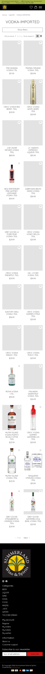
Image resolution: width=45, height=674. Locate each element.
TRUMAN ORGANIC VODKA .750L (33, 69)
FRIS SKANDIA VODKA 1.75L (12, 69)
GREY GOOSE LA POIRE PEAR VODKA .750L (12, 234)
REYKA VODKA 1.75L (12, 392)
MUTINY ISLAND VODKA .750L (11, 477)
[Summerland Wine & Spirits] (4, 7)
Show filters (22, 30)
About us (6, 641)
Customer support (10, 644)
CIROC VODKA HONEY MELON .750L (33, 234)
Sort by (19, 36)
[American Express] (27, 671)
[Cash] (12, 671)
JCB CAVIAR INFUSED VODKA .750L (12, 150)
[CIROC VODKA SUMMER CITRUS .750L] (33, 296)
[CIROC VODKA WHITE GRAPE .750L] (33, 91)
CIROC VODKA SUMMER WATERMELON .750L (33, 435)
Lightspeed (16, 667)
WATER (5, 612)
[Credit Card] (16, 671)
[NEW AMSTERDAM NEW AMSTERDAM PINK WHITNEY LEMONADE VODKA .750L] (11, 173)
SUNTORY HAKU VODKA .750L (11, 313)
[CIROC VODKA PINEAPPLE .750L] (11, 258)
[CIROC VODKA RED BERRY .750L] (11, 91)
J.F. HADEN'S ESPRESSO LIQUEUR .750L (33, 150)
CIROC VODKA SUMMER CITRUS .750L (33, 314)
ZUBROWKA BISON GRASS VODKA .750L (33, 191)
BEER (4, 589)
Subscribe (35, 654)
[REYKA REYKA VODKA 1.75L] (11, 376)
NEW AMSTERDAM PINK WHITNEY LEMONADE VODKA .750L (11, 192)
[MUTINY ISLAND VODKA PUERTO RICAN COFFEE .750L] (11, 417)
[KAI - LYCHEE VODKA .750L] (33, 258)
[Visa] (23, 671)
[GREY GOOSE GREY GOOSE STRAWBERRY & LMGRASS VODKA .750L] (11, 501)
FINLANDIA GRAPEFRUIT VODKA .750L (33, 393)
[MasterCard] (20, 671)
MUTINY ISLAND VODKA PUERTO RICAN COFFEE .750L (12, 435)
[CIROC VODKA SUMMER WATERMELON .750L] (33, 417)
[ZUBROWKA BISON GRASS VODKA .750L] (33, 173)
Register (5, 623)
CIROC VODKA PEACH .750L (33, 354)
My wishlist (6, 633)
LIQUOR (12, 15)
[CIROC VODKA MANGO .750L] (11, 337)
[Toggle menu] (40, 7)
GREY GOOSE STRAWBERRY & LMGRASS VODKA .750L (11, 520)
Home (4, 15)
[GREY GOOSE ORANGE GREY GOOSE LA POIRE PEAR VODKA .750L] (11, 217)
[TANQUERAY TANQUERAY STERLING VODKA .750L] (33, 460)
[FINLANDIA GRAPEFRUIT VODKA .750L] (33, 376)
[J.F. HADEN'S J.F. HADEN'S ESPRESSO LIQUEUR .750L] (33, 132)
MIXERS (5, 605)
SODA (4, 599)
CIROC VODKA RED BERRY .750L (12, 108)
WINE (4, 596)
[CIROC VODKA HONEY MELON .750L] (33, 217)
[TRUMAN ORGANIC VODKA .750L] (33, 53)
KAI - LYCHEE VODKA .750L (33, 274)
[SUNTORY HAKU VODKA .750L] (11, 296)
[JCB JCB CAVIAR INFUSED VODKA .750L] (11, 132)
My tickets (6, 630)
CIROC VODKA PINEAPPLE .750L (12, 274)
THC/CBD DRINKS (9, 615)
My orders (6, 627)
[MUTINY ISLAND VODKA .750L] (11, 460)
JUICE (4, 609)
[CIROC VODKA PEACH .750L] (33, 337)
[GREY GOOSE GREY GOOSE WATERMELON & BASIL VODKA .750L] (33, 501)
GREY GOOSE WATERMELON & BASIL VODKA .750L (33, 519)
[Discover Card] (31, 671)
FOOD (5, 602)
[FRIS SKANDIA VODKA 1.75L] (11, 53)
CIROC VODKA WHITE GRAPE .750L (33, 109)
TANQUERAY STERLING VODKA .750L (33, 478)
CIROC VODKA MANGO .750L (12, 354)
